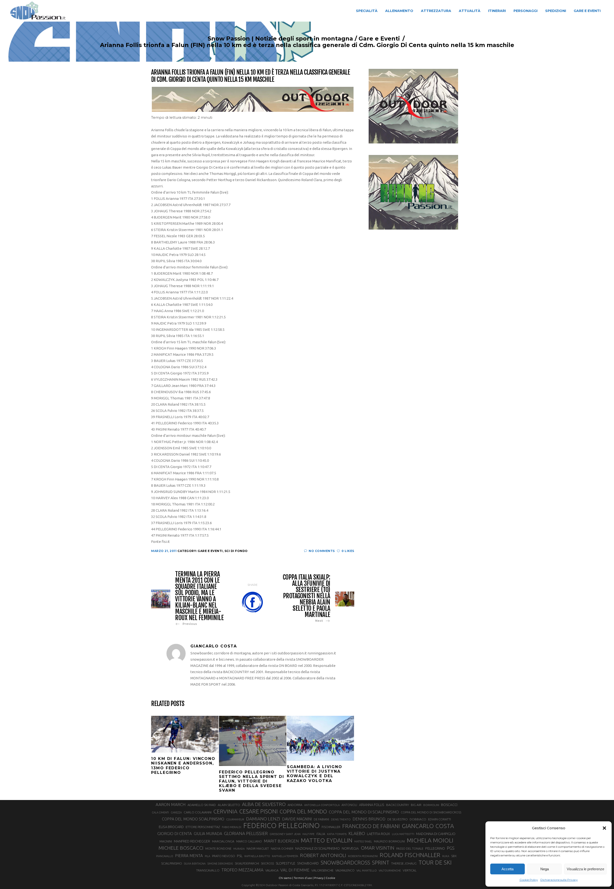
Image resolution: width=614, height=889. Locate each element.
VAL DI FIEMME (294, 870)
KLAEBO (356, 833)
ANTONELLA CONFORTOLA (322, 804)
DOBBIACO (418, 819)
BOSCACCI (449, 805)
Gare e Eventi (379, 38)
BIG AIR (416, 805)
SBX (454, 856)
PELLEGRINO (435, 848)
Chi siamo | (286, 877)
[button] (604, 828)
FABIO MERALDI (231, 827)
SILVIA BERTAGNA (195, 863)
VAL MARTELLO (366, 870)
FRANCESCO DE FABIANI (371, 826)
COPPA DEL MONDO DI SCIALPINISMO (364, 812)
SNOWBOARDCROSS (345, 862)
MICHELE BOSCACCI (181, 848)
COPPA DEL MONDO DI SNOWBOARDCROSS (431, 812)
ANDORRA (295, 804)
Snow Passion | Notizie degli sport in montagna (280, 38)
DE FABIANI (321, 819)
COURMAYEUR (235, 819)
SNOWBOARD (308, 863)
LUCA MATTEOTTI (403, 834)
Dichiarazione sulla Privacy (559, 880)
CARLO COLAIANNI (198, 812)
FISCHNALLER (331, 827)
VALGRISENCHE (322, 870)
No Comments (322, 551)
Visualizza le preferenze (585, 869)
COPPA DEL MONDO (303, 811)
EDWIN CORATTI (439, 819)
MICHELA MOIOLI (430, 840)
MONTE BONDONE (218, 848)
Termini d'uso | (303, 877)
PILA (207, 856)
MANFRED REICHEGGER (192, 841)
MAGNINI (165, 841)
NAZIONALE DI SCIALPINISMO (317, 848)
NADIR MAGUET (258, 848)
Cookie (330, 877)
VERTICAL (410, 870)
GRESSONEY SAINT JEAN (285, 834)
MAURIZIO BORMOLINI (389, 841)
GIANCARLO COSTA (428, 826)
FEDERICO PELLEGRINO (281, 826)
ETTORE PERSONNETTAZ (203, 827)
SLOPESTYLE (285, 863)
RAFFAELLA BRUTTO (257, 856)
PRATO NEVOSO (223, 856)
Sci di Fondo (236, 551)
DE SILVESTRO (397, 819)
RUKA (445, 856)
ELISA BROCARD (171, 827)
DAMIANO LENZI (263, 818)
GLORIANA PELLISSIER (246, 833)
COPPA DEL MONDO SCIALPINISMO (193, 819)
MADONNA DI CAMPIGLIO (435, 834)
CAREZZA (176, 812)
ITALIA (320, 834)
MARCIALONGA (223, 841)
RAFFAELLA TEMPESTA (285, 856)
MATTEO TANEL (363, 841)
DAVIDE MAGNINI (297, 819)
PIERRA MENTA (189, 855)
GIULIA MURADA (208, 833)
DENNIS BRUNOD (369, 819)
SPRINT (380, 862)
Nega (544, 869)
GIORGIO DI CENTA (174, 833)
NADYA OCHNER (282, 848)
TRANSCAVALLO (207, 870)
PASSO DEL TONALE (409, 848)
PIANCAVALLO (164, 856)
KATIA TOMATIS (337, 834)
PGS (451, 848)
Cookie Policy (529, 880)
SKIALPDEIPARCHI (247, 863)
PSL (239, 856)
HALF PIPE (308, 834)
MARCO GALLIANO (249, 841)
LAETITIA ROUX (378, 834)
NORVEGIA (350, 848)
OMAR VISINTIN (377, 848)
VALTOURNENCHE (390, 870)
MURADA (239, 848)
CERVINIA (225, 811)
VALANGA (271, 870)
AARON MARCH (171, 804)
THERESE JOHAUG (404, 863)
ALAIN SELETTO (229, 805)
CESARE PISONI (258, 811)
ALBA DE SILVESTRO (264, 804)
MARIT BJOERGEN (281, 841)
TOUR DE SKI (435, 862)
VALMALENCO (344, 870)
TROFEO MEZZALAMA (242, 869)
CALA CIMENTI (160, 812)
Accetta (508, 869)
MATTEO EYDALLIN (326, 840)
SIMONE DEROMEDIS (220, 863)
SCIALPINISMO (171, 863)
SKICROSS (267, 863)
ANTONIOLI (349, 804)
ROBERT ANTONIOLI (323, 855)
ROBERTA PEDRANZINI (363, 856)
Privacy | (319, 877)
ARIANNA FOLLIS (371, 805)
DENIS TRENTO (341, 819)
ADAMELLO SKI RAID (202, 804)
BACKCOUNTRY (397, 805)
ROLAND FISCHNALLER (410, 855)
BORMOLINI (431, 804)
